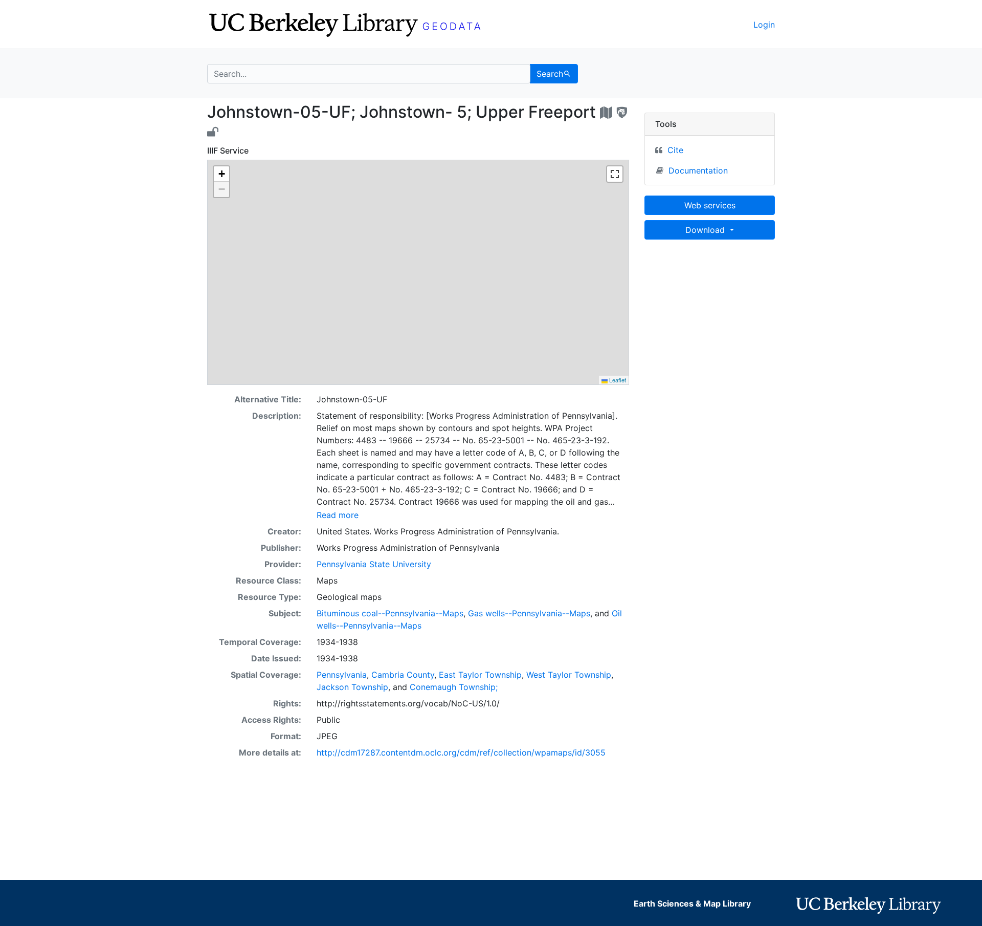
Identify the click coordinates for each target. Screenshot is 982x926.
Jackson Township (352, 687)
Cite (675, 150)
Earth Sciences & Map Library (692, 903)
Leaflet (617, 380)
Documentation (698, 170)
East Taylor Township (480, 675)
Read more (338, 515)
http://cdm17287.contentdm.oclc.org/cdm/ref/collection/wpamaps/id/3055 (461, 752)
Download (706, 230)
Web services (709, 205)
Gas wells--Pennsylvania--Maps (529, 613)
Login (764, 24)
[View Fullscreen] (614, 174)
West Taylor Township (568, 675)
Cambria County (402, 675)
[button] (221, 174)
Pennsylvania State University (374, 564)
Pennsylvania (342, 675)
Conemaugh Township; (454, 687)
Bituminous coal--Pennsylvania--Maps (390, 613)
